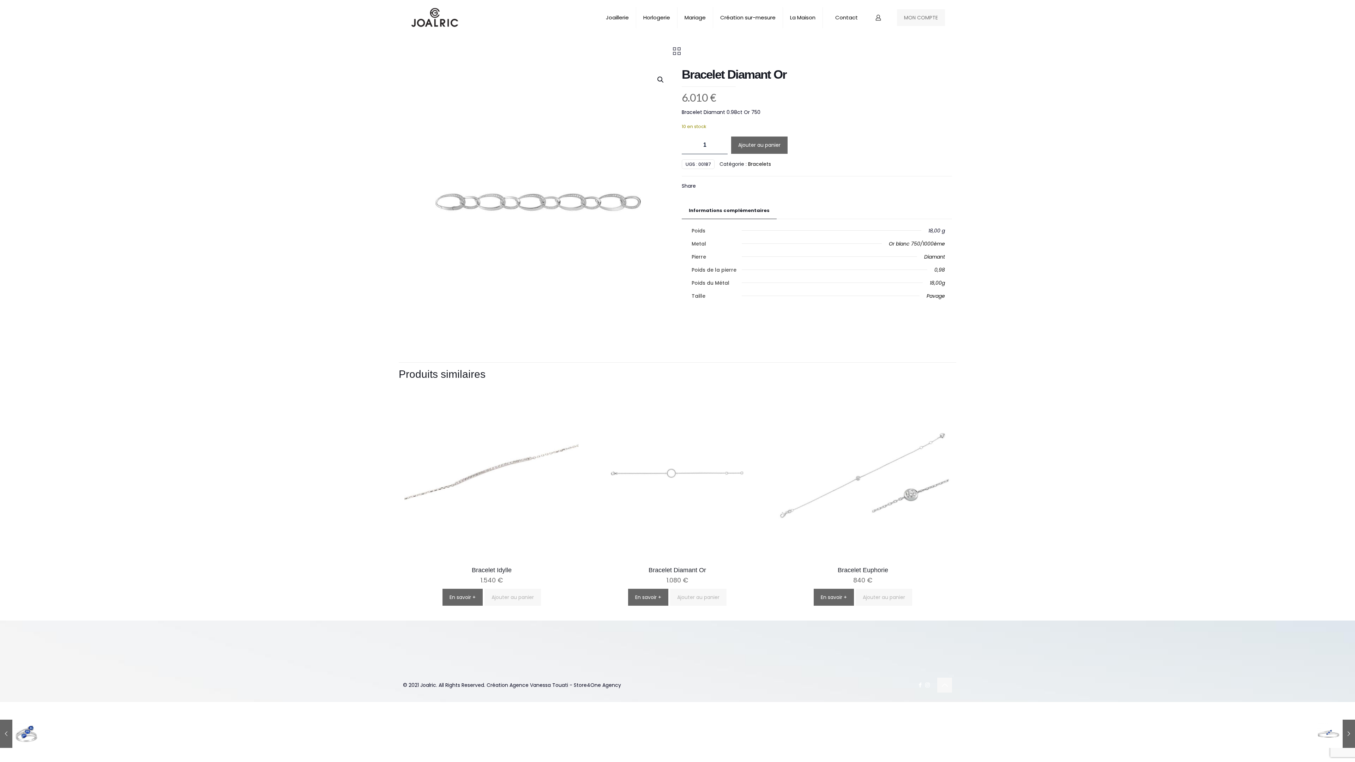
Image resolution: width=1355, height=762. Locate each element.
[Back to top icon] (944, 685)
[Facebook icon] (920, 685)
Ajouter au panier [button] (513, 597)
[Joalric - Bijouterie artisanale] (435, 17)
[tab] (729, 211)
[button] (661, 80)
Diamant (934, 256)
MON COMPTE (921, 17)
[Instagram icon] (927, 685)
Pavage (936, 296)
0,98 (939, 269)
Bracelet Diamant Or (677, 570)
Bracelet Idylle (492, 570)
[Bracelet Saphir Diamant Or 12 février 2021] (1334, 734)
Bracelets (759, 164)
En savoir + (463, 597)
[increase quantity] (719, 145)
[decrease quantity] (689, 145)
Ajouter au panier (759, 145)
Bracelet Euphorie (863, 570)
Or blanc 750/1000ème (917, 243)
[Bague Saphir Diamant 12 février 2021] (20, 734)
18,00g (937, 282)
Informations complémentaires (729, 210)
